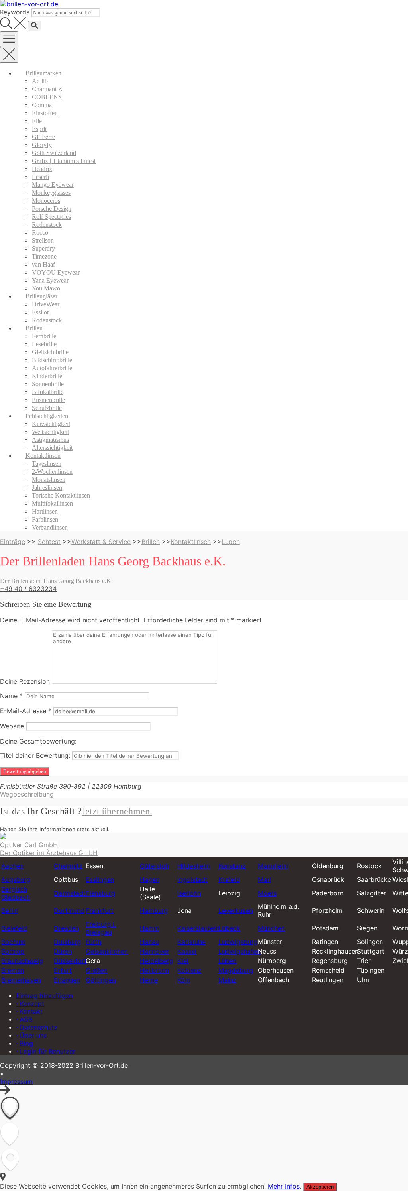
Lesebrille (44, 344)
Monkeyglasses (51, 192)
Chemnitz (68, 866)
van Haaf (43, 264)
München (271, 928)
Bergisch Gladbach (15, 893)
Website (12, 726)
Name (11, 696)
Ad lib (40, 81)
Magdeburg (235, 970)
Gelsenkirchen (107, 951)
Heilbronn (154, 970)
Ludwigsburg (237, 942)
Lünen (227, 961)
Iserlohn (189, 893)
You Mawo (46, 288)
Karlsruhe (191, 942)
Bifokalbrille (47, 391)
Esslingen (100, 879)
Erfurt (63, 970)
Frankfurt (100, 910)
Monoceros (46, 200)
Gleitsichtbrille (50, 352)
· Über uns (31, 1035)
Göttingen (101, 980)
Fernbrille (44, 336)
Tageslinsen (46, 463)
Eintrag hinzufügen (44, 995)
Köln (183, 980)
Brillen (34, 328)
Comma (42, 105)
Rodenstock (47, 224)
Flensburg (100, 893)
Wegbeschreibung (27, 794)
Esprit (39, 129)
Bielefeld (14, 928)
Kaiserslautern (198, 928)
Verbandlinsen (50, 527)
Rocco (40, 232)
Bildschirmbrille (52, 360)
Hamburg (154, 910)
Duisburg (67, 942)
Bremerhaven (21, 980)
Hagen (149, 879)
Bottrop (12, 951)
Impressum (16, 1081)
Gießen (96, 970)
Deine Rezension (25, 681)
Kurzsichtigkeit (51, 423)
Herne (149, 980)
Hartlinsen (45, 511)
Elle (37, 121)
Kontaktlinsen (43, 455)
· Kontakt (29, 1011)
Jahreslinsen (47, 487)
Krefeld (229, 879)
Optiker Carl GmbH (29, 845)
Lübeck (229, 928)
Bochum (13, 942)
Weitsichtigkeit (50, 431)
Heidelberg (156, 961)
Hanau (149, 942)
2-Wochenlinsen (52, 471)
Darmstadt (70, 893)
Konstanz (232, 866)
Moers (267, 893)
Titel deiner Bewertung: (35, 755)
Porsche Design (51, 208)
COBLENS (47, 97)
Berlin (9, 910)
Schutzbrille (47, 407)
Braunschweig (22, 961)
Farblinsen (45, 519)
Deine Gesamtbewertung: (38, 741)
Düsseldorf (70, 961)
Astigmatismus (50, 439)
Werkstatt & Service (101, 541)
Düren (63, 951)
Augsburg (15, 879)
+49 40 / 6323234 (28, 589)
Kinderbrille (47, 376)
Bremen (12, 970)
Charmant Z (47, 89)
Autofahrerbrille (52, 368)
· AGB (24, 1019)
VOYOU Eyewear (56, 272)
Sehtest (49, 541)
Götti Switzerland (54, 152)
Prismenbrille (48, 399)
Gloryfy (42, 144)
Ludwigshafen (239, 951)
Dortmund (69, 910)
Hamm (149, 928)
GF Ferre (43, 136)
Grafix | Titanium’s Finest (64, 160)
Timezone (44, 256)
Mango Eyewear (53, 184)
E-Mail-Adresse (25, 711)
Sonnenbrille (48, 384)
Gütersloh (154, 866)
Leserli (40, 176)
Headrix (42, 168)
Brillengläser (41, 296)
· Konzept (30, 1003)
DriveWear (45, 304)
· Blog (24, 1043)
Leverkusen (235, 910)
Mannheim (273, 866)
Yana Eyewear (50, 280)
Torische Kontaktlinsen (61, 495)
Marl (264, 879)
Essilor (40, 312)
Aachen (12, 866)
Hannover (154, 951)
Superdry (43, 248)
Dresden (66, 928)
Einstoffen (45, 113)
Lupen (231, 541)
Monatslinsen (48, 479)
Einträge (12, 541)
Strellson (43, 240)
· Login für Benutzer (45, 1051)
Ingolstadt (192, 879)
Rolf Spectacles (51, 216)
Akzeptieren (320, 1187)
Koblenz (189, 970)
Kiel (182, 961)
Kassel (186, 951)
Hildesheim (193, 866)
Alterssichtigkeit (52, 447)
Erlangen (67, 980)
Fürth (93, 942)
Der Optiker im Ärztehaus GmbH (49, 853)
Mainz (227, 980)
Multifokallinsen (52, 503)
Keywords (14, 12)
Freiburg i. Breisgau (101, 928)
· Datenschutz (36, 1027)
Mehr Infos (284, 1186)
